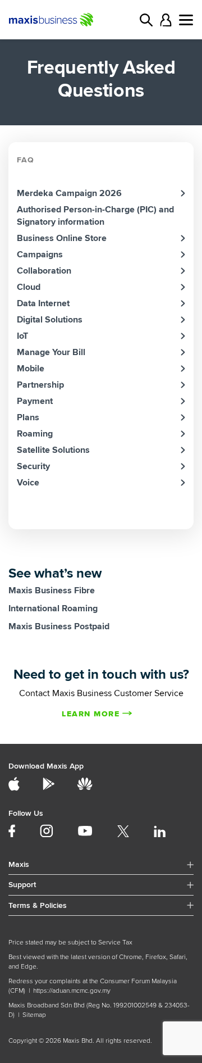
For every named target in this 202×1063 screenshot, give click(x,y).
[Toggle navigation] (186, 20)
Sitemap (34, 1015)
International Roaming (53, 608)
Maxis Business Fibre (51, 590)
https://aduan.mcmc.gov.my (72, 991)
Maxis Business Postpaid (58, 626)
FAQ (25, 160)
